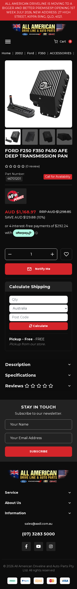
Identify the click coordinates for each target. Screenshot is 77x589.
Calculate (40, 326)
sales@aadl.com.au (38, 524)
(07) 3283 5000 (38, 533)
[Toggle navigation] (8, 41)
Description (17, 364)
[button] (66, 254)
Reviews (15, 385)
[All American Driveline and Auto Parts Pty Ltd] (38, 29)
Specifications (20, 375)
